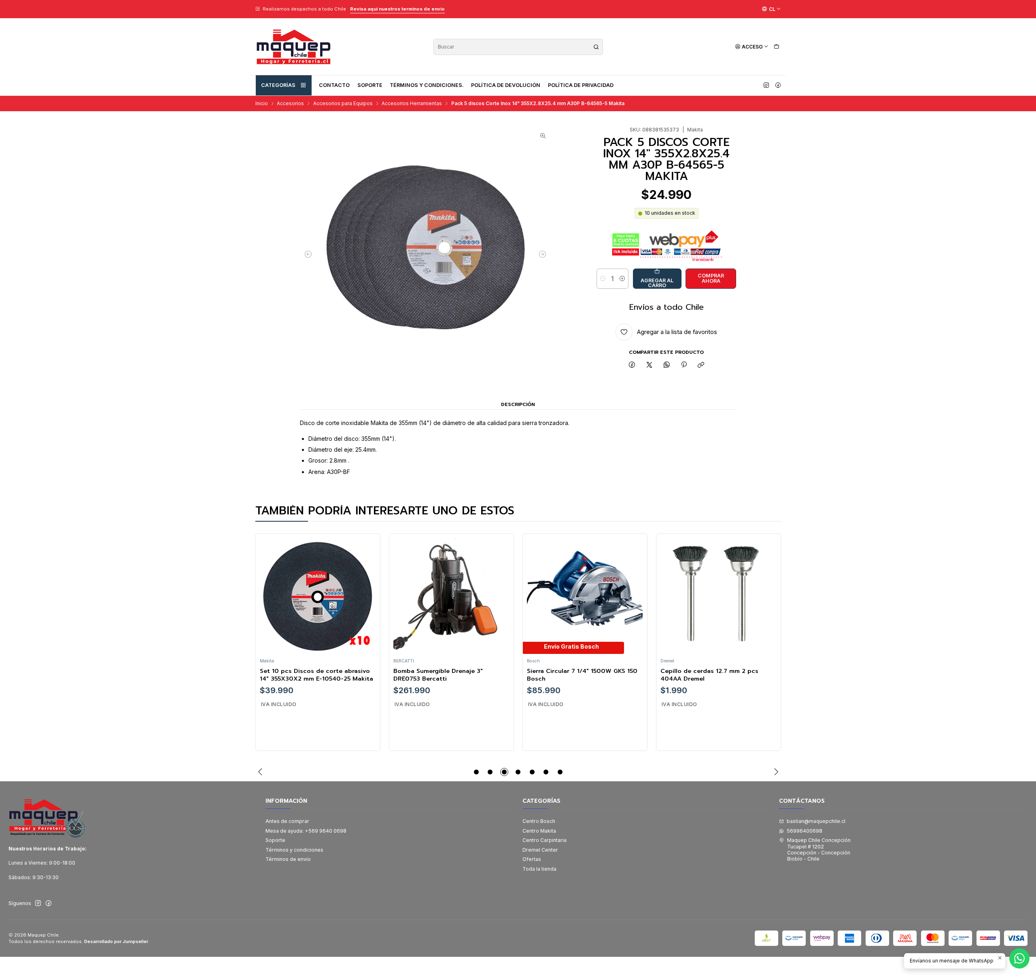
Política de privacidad (581, 85)
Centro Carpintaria (544, 840)
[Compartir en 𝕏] (649, 365)
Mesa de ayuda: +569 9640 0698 (305, 831)
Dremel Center (540, 850)
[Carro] (776, 47)
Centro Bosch (538, 821)
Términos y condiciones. (427, 85)
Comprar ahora (711, 278)
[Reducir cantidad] (603, 278)
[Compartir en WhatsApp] (666, 365)
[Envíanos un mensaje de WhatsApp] (1019, 958)
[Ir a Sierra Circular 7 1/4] (585, 596)
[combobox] (518, 47)
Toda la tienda (539, 869)
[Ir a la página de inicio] (293, 47)
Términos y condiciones (294, 850)
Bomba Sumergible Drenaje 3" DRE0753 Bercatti (438, 675)
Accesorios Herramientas (412, 103)
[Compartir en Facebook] (632, 365)
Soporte (369, 85)
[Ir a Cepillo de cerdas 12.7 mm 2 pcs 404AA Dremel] (718, 596)
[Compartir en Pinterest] (684, 365)
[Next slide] (775, 772)
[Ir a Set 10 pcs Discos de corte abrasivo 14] (318, 596)
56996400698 (804, 831)
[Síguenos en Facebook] (778, 85)
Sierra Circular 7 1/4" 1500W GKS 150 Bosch (582, 675)
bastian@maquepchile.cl (816, 821)
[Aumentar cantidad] (622, 278)
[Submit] (596, 47)
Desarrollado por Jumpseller (116, 941)
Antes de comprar (287, 821)
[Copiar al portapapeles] (701, 365)
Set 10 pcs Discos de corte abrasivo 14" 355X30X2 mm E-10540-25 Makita (316, 675)
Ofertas (531, 859)
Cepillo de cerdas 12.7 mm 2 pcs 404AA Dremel (709, 675)
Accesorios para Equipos (343, 103)
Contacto (334, 85)
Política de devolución (505, 85)
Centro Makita (539, 831)
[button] (476, 772)
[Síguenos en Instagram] (766, 85)
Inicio (261, 103)
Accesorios (290, 103)
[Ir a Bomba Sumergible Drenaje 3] (451, 596)
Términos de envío (288, 859)
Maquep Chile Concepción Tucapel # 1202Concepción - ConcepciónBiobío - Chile (819, 849)
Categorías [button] (278, 85)
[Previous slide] (261, 772)
